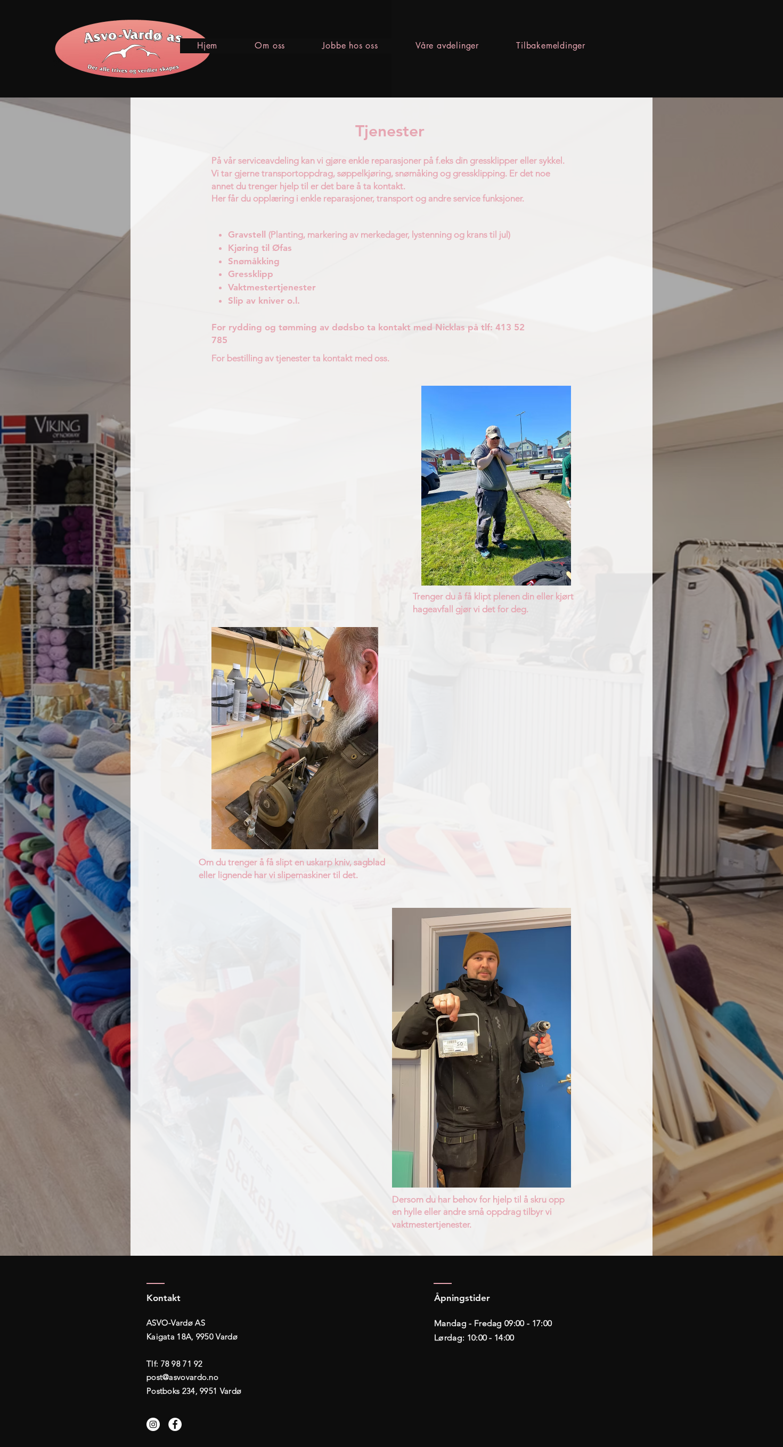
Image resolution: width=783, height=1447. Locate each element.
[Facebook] (175, 1424)
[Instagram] (153, 1424)
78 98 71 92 (182, 1364)
